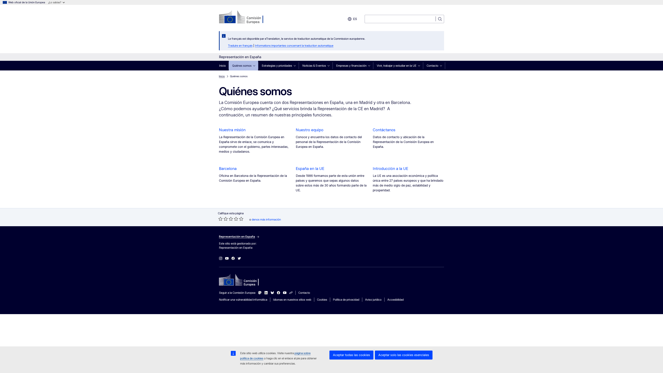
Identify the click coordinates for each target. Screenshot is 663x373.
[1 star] (220, 219)
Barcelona (228, 168)
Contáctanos (384, 130)
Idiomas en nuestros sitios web (292, 299)
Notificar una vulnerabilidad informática (243, 299)
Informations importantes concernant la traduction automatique (294, 45)
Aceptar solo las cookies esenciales (403, 355)
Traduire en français (240, 45)
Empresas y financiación (351, 65)
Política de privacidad (346, 299)
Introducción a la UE (390, 168)
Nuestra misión (232, 130)
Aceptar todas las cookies (351, 355)
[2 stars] (223, 219)
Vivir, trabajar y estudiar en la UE (396, 65)
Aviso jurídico (373, 299)
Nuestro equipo (309, 130)
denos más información (266, 219)
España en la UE (310, 168)
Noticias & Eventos (314, 65)
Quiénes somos (242, 65)
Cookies (322, 299)
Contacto (432, 65)
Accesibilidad (395, 299)
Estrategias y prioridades (277, 65)
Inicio (222, 65)
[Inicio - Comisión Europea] (247, 17)
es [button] (355, 19)
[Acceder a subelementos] (255, 65)
